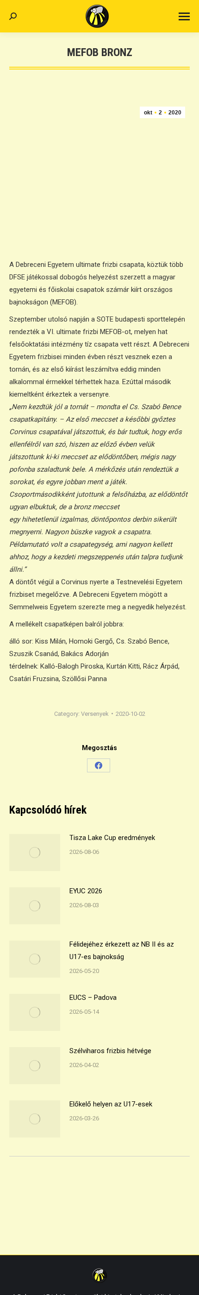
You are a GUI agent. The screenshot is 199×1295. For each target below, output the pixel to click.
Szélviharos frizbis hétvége (110, 1051)
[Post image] (34, 852)
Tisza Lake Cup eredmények (112, 838)
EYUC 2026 (85, 891)
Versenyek (95, 713)
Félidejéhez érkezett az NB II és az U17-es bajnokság (121, 950)
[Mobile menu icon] (184, 16)
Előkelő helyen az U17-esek (110, 1104)
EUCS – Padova (93, 997)
